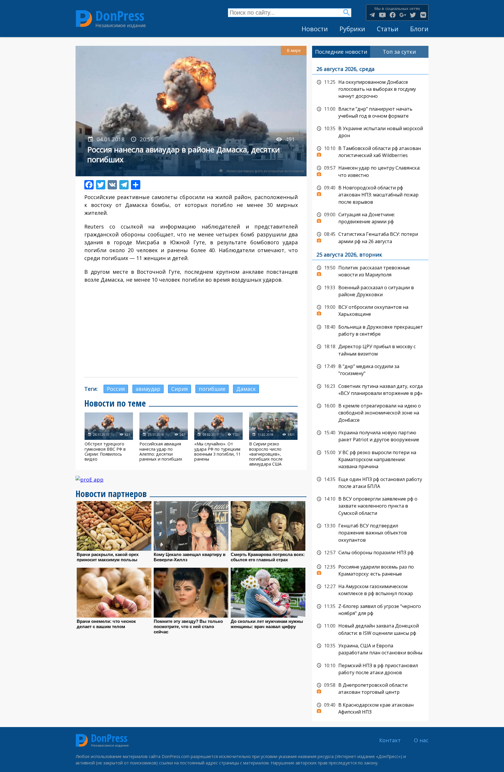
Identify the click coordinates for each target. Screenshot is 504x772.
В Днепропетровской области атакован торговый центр (370, 688)
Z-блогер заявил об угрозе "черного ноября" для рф (370, 609)
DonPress (119, 15)
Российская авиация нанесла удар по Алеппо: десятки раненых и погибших (163, 439)
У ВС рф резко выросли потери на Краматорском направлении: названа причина (370, 459)
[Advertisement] (191, 330)
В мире (294, 50)
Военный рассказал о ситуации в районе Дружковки (370, 290)
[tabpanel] (370, 390)
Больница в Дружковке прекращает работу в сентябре (370, 330)
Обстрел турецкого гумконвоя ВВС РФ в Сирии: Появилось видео (108, 439)
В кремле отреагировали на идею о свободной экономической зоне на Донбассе (370, 412)
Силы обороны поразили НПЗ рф (370, 552)
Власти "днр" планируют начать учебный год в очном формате (370, 112)
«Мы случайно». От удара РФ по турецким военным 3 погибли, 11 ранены (218, 439)
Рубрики (352, 29)
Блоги (419, 29)
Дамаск (246, 388)
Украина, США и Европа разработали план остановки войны (370, 648)
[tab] (341, 52)
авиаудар (148, 388)
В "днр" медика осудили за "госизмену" (370, 369)
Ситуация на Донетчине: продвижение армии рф (370, 217)
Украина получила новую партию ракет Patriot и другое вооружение (370, 435)
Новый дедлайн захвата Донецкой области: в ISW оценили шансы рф (370, 629)
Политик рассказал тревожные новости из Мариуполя (370, 271)
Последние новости (341, 51)
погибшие (212, 388)
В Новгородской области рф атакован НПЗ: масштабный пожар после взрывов (370, 194)
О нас (421, 740)
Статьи (387, 29)
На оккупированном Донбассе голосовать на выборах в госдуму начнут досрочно (370, 88)
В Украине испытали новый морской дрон (370, 131)
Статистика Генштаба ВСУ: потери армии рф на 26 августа (370, 237)
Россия (116, 388)
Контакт (390, 740)
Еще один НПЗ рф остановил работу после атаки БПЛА (370, 482)
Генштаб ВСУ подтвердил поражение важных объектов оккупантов (370, 532)
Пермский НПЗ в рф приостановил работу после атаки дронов (370, 668)
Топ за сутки (399, 51)
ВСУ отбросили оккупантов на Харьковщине (370, 310)
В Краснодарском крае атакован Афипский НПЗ (370, 708)
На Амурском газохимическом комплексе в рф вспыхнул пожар (370, 589)
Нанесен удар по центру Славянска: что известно (370, 171)
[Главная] (84, 18)
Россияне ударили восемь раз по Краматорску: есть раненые (370, 570)
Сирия (179, 388)
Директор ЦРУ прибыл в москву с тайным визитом (370, 349)
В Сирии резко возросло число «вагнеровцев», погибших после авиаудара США (273, 439)
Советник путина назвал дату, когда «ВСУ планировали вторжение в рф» (370, 389)
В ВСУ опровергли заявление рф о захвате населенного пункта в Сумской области (370, 505)
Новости (315, 29)
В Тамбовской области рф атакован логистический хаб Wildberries (370, 151)
